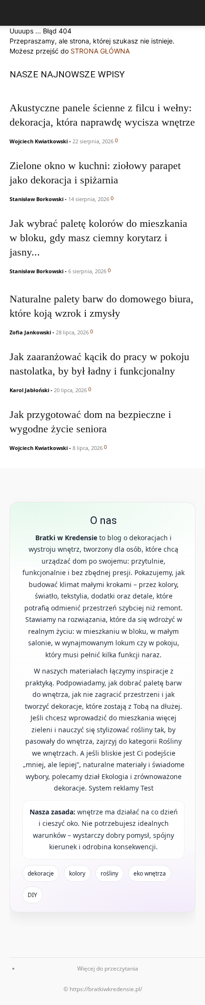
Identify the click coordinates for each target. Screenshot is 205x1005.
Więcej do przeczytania (107, 968)
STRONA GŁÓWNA (100, 51)
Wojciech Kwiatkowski (39, 141)
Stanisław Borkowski (36, 199)
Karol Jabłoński (29, 390)
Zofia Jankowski (30, 332)
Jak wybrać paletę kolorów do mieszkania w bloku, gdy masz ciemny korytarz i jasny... (98, 237)
